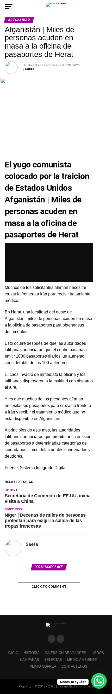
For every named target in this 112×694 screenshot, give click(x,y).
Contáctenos (74, 666)
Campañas (29, 660)
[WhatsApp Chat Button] (99, 681)
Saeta (29, 69)
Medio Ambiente (82, 660)
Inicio (13, 653)
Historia (31, 653)
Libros (97, 653)
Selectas (53, 660)
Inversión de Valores (65, 653)
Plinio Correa (43, 666)
